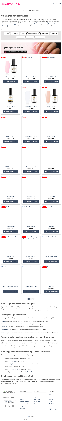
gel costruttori (44, 23)
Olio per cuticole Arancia (31, 286)
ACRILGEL (51, 401)
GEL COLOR (51, 406)
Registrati (36, 397)
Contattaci (36, 403)
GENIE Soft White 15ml (31, 106)
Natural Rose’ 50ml (10, 196)
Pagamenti (22, 399)
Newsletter (36, 406)
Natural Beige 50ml (31, 166)
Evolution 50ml (51, 166)
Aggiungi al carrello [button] (10, 81)
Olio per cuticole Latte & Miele (10, 286)
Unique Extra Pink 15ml (10, 76)
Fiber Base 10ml (11, 106)
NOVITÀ (50, 394)
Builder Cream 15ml (31, 256)
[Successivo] (33, 299)
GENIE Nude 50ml (51, 136)
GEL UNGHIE (51, 403)
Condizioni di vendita (24, 403)
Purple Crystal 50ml (31, 76)
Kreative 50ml (10, 256)
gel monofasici (11, 25)
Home (24, 10)
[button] (53, 4)
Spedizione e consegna (24, 401)
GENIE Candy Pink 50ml (10, 166)
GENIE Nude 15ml (51, 106)
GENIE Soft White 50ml (31, 136)
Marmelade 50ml (31, 196)
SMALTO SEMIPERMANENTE (53, 409)
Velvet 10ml (51, 226)
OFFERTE (51, 397)
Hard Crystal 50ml (51, 196)
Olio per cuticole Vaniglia (51, 256)
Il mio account (37, 399)
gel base (36, 23)
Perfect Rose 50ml (31, 226)
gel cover (51, 23)
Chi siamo (22, 397)
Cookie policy (22, 408)
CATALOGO (51, 399)
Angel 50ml (51, 286)
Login (35, 394)
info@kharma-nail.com (9, 401)
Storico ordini (37, 401)
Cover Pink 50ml (11, 226)
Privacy (21, 406)
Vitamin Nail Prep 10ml (51, 76)
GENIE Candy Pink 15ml (10, 136)
